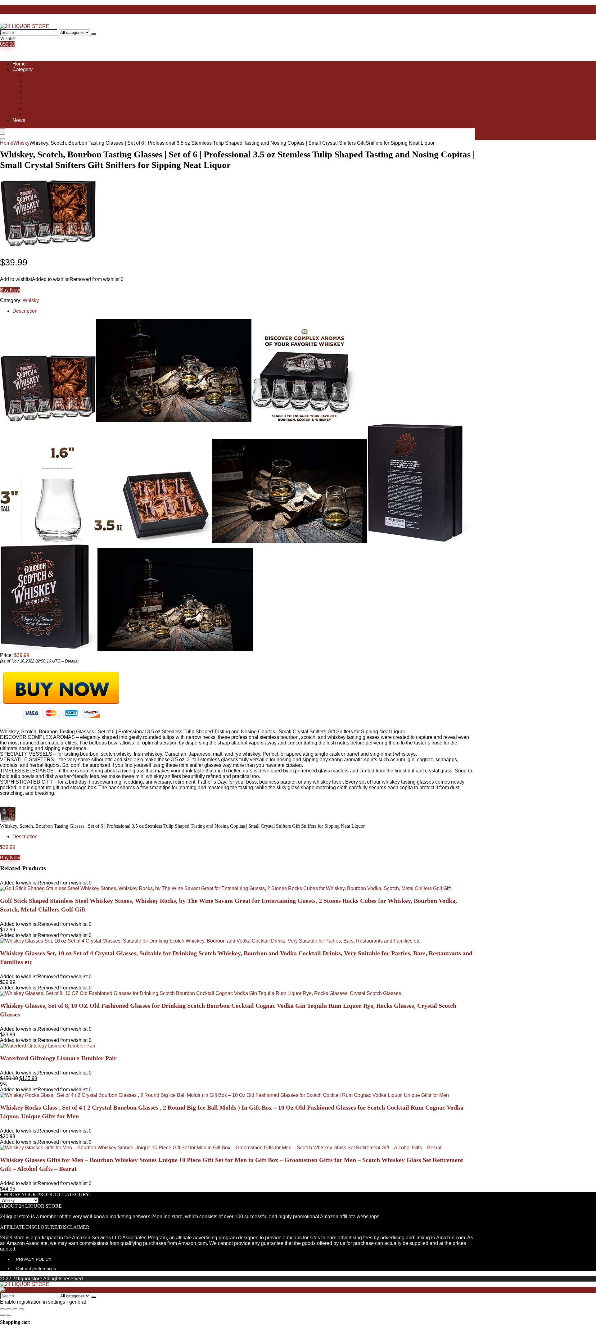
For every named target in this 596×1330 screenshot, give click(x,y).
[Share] (8, 1309)
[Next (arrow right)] (8, 1315)
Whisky (33, 114)
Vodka (32, 108)
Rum (30, 97)
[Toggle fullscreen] (14, 1309)
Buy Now (10, 289)
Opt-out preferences (36, 1268)
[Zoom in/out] (21, 1309)
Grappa (33, 91)
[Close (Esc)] (2, 1309)
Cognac (33, 80)
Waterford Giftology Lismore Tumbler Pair (58, 1058)
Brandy (33, 75)
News (18, 120)
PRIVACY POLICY (34, 1259)
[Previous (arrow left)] (2, 1315)
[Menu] (2, 131)
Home (19, 63)
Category (22, 69)
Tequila (33, 103)
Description (25, 311)
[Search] (93, 34)
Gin (29, 86)
